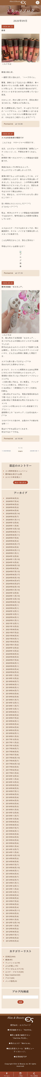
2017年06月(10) (13, 757)
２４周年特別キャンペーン (16, 471)
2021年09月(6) (12, 629)
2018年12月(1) (12, 702)
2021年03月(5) (12, 641)
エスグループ (25, 1025)
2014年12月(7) (12, 849)
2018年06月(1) (12, 721)
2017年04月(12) (13, 763)
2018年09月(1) (12, 712)
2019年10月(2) (12, 678)
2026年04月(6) (12, 510)
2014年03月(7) (12, 876)
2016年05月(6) (12, 797)
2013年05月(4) (12, 907)
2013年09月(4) (12, 895)
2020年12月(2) (12, 648)
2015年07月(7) (12, 828)
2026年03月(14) (13, 513)
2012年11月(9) (12, 925)
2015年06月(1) (12, 831)
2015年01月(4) (12, 846)
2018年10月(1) (12, 709)
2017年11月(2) (12, 742)
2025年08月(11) (13, 535)
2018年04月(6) (12, 727)
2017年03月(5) (12, 767)
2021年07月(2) (12, 632)
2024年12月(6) (12, 556)
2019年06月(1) (12, 684)
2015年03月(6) (12, 840)
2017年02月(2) (12, 770)
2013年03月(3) (12, 913)
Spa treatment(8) (12, 975)
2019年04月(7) (12, 690)
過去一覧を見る (20, 482)
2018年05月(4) (12, 724)
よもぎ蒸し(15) (11, 966)
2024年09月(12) (13, 565)
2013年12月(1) (12, 886)
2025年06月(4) (12, 541)
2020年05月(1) (12, 666)
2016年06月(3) (12, 794)
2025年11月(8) (12, 525)
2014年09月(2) (12, 858)
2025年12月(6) (12, 522)
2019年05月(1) (12, 687)
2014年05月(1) (12, 870)
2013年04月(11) (13, 910)
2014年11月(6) (12, 852)
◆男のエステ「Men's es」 (20, 1043)
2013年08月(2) (12, 898)
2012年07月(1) (12, 934)
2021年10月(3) (12, 626)
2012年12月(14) (13, 922)
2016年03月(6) (12, 803)
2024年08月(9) (12, 568)
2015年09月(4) (12, 821)
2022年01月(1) (12, 620)
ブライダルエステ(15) (14, 969)
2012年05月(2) (12, 941)
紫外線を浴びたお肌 (13, 474)
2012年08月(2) (12, 931)
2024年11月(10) (13, 559)
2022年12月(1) (12, 611)
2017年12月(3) (12, 739)
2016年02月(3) (12, 806)
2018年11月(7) (12, 706)
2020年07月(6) (12, 660)
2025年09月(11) (13, 532)
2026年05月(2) (12, 507)
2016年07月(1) (12, 791)
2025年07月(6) (12, 538)
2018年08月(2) (12, 715)
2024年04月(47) (13, 580)
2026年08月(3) (12, 498)
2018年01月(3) (12, 736)
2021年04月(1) (12, 638)
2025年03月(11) (13, 550)
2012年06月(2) (12, 938)
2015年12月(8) (12, 812)
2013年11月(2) (12, 889)
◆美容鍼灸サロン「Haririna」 (20, 1030)
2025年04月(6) (12, 547)
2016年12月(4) (12, 776)
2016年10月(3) (12, 782)
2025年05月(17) (13, 544)
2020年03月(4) (12, 669)
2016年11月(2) (12, 779)
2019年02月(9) (12, 696)
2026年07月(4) (12, 501)
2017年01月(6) (12, 773)
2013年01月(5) (12, 919)
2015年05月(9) (12, 834)
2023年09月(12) (13, 602)
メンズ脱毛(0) (11, 981)
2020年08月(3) (12, 657)
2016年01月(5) (12, 809)
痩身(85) (9, 959)
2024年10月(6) (12, 562)
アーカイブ (20, 493)
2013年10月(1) (12, 892)
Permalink (8, 124)
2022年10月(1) (12, 614)
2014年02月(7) (12, 880)
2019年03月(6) (12, 693)
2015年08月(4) (12, 825)
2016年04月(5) (12, 800)
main (20, 451)
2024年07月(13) (13, 571)
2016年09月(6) (12, 785)
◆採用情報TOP (20, 1056)
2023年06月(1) (12, 605)
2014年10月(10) (13, 855)
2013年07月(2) (12, 901)
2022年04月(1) (12, 617)
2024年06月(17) (13, 574)
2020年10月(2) (12, 651)
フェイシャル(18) (12, 962)
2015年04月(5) (12, 837)
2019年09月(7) (12, 681)
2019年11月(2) (12, 675)
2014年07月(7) (12, 864)
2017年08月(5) (12, 751)
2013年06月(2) (12, 904)
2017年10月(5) (12, 745)
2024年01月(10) (13, 590)
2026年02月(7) (12, 516)
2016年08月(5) (12, 788)
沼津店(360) (10, 956)
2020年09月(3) (12, 654)
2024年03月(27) (13, 583)
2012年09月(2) (12, 928)
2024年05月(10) (13, 577)
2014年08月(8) (12, 861)
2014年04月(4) (12, 873)
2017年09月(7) (12, 748)
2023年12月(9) (12, 593)
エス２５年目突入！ (13, 477)
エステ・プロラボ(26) (14, 972)
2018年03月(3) (12, 730)
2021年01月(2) (12, 644)
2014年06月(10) (13, 867)
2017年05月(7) (12, 760)
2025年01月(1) (12, 553)
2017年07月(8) (12, 754)
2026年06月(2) (12, 504)
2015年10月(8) (12, 819)
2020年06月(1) (12, 663)
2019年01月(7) (12, 699)
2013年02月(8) (12, 916)
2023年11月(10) (13, 596)
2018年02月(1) (12, 733)
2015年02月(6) (12, 843)
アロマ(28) (10, 978)
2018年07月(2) (12, 718)
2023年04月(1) (12, 608)
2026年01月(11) (13, 519)
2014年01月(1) (12, 883)
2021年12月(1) (12, 623)
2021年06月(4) (12, 635)
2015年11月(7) (12, 815)
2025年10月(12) (13, 528)
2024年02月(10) (13, 586)
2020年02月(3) (12, 672)
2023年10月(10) (13, 599)
